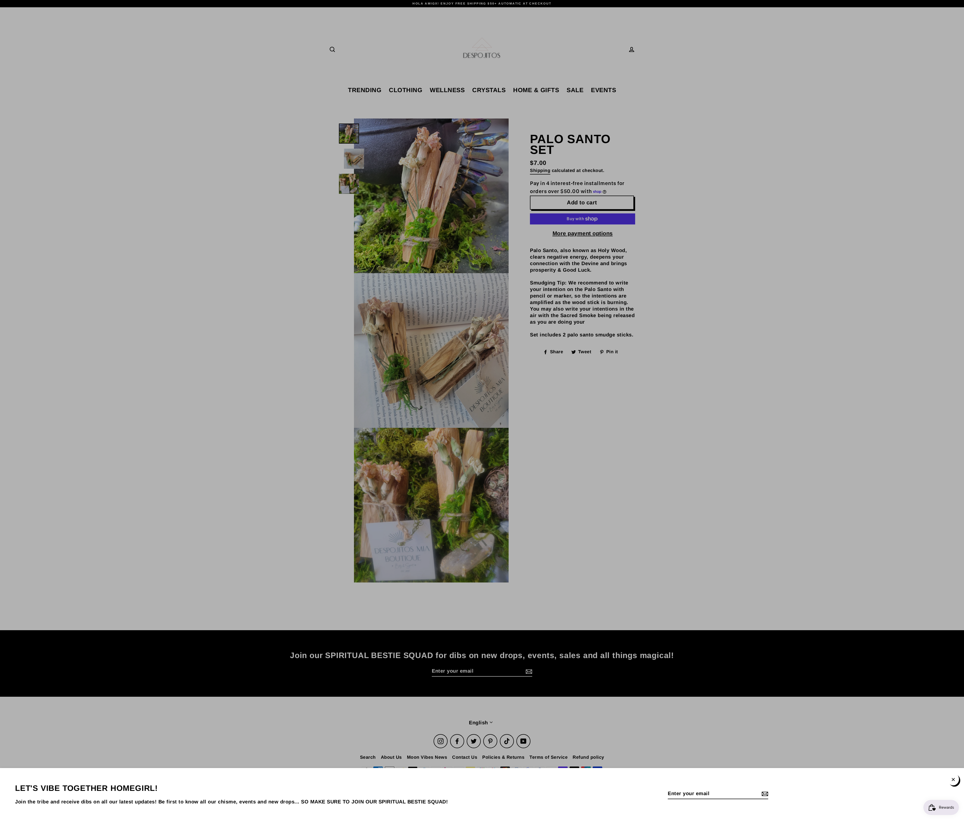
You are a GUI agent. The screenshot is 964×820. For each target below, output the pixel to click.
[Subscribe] (764, 793)
